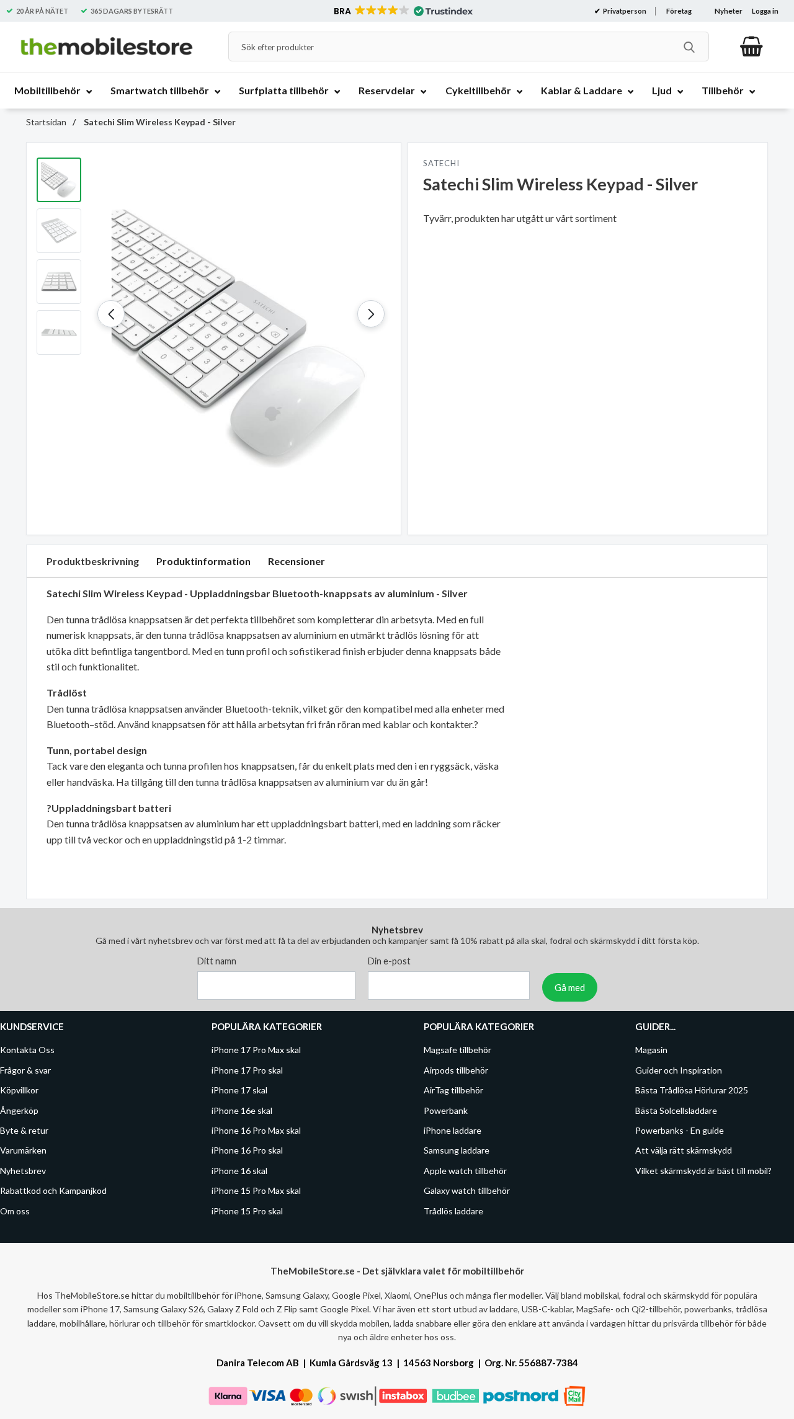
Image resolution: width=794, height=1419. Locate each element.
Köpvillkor (19, 1090)
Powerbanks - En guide (679, 1130)
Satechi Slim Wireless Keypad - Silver (159, 122)
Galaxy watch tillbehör (467, 1190)
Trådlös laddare (453, 1210)
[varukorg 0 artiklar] (751, 46)
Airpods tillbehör (456, 1070)
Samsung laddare (456, 1150)
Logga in (765, 11)
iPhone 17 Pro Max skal (256, 1049)
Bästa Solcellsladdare (676, 1110)
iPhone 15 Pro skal (247, 1210)
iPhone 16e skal (242, 1110)
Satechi (441, 163)
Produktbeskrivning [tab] (93, 561)
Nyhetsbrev (23, 1170)
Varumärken (23, 1150)
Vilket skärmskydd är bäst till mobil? (703, 1170)
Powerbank (446, 1110)
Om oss (15, 1210)
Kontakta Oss (27, 1049)
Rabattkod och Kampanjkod (53, 1190)
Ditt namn (216, 961)
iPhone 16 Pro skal (247, 1150)
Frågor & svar (25, 1070)
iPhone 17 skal (239, 1090)
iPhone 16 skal (239, 1170)
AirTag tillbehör (453, 1090)
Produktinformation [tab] (203, 561)
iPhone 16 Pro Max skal (256, 1130)
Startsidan (46, 122)
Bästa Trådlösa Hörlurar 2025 (691, 1090)
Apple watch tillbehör (465, 1170)
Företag (679, 11)
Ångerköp (19, 1110)
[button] (402, 11)
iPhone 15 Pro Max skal (256, 1190)
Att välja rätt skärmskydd (683, 1150)
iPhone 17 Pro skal (247, 1070)
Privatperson (624, 11)
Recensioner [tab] (296, 561)
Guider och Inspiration (678, 1070)
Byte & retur (24, 1130)
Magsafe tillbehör (457, 1049)
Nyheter (729, 11)
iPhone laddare (452, 1130)
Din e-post (389, 961)
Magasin (651, 1049)
